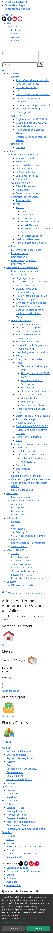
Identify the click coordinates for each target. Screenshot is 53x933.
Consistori (12, 793)
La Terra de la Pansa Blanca (21, 768)
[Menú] (3, 69)
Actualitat (7, 832)
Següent (15, 690)
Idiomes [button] (10, 23)
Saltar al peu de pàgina (17, 8)
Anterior (6, 690)
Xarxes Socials (14, 857)
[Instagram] (20, 18)
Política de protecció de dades (23, 871)
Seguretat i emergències (20, 758)
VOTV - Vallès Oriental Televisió (23, 846)
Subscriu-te (8, 716)
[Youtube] (15, 18)
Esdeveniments (14, 772)
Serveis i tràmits (11, 800)
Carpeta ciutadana (16, 818)
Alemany (16, 37)
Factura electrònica (17, 825)
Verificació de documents (20, 821)
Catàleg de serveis (16, 811)
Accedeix (6, 645)
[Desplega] (20, 593)
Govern (10, 790)
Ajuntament (8, 786)
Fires (9, 765)
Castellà (15, 30)
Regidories (12, 797)
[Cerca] (40, 64)
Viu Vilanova (13, 843)
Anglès (15, 33)
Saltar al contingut (15, 5)
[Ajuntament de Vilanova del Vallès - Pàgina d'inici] (20, 56)
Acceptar (38, 928)
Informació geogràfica (19, 779)
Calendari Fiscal (15, 807)
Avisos (10, 839)
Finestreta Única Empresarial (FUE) (25, 828)
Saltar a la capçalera (16, 1)
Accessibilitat (13, 885)
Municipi (13, 593)
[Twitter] (4, 18)
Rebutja (14, 928)
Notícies (10, 836)
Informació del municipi (19, 751)
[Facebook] (9, 18)
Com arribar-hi (14, 776)
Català (14, 26)
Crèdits (10, 874)
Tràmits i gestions (16, 814)
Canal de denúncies (17, 867)
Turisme (10, 761)
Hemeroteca (13, 783)
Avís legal (11, 881)
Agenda (10, 850)
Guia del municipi (36, 593)
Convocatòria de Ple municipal (23, 853)
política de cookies (30, 918)
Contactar (7, 14)
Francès (15, 40)
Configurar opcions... (12, 922)
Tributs (10, 804)
